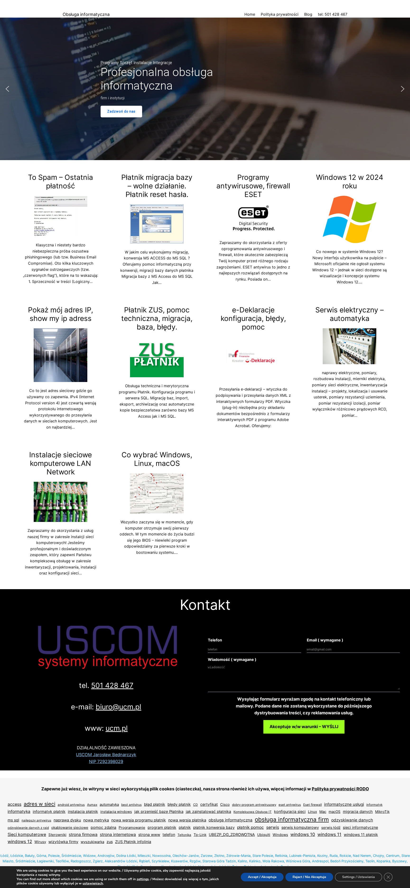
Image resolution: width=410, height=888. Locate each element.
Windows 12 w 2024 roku (349, 181)
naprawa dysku (67, 820)
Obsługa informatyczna (86, 14)
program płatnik (162, 827)
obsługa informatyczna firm (292, 819)
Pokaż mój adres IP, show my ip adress (60, 314)
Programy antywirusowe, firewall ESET (253, 186)
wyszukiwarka (92, 842)
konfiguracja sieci (290, 811)
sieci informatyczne (360, 827)
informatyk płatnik (49, 811)
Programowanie (132, 827)
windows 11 (329, 834)
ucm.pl (117, 728)
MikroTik (382, 811)
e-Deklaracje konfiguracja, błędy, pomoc (253, 318)
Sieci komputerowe (27, 834)
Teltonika (184, 835)
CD (195, 805)
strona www (149, 834)
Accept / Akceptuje (262, 877)
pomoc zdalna (103, 827)
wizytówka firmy (63, 841)
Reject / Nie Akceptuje (309, 877)
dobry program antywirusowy (254, 805)
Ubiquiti (263, 834)
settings (143, 879)
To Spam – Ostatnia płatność (60, 181)
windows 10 (302, 834)
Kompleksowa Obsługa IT (252, 812)
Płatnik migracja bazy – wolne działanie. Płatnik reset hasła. (156, 186)
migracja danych (358, 811)
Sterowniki (57, 834)
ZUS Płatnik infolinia (133, 841)
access (14, 804)
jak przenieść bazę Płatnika (158, 811)
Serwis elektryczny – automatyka (349, 314)
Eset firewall (312, 805)
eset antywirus (290, 805)
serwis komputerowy (300, 827)
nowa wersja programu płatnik (138, 820)
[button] (7, 89)
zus (110, 841)
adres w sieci (39, 804)
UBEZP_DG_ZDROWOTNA (232, 834)
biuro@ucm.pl (118, 706)
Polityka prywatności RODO (340, 788)
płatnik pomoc (250, 827)
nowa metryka (96, 820)
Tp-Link (200, 834)
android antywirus (71, 805)
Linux (312, 811)
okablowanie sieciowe (69, 827)
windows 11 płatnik (361, 834)
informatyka (19, 811)
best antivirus (131, 805)
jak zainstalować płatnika (208, 811)
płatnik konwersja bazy (214, 827)
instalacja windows (116, 811)
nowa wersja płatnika (187, 820)
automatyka (109, 804)
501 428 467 (112, 685)
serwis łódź (330, 827)
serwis (272, 827)
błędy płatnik (179, 804)
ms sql (13, 820)
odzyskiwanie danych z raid (28, 828)
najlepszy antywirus (36, 820)
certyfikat (209, 804)
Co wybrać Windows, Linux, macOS (156, 459)
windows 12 (20, 841)
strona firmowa (83, 834)
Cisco (225, 804)
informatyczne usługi (344, 804)
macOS (334, 811)
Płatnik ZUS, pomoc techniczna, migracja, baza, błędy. (156, 318)
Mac (322, 811)
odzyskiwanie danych (352, 819)
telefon (169, 834)
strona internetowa (118, 834)
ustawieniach (93, 883)
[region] (205, 89)
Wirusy (40, 842)
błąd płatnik (154, 804)
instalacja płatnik (83, 811)
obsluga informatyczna (230, 819)
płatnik (185, 827)
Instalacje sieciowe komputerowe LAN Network (60, 463)
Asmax (92, 805)
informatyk (374, 805)
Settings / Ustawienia (358, 877)
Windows (280, 834)
